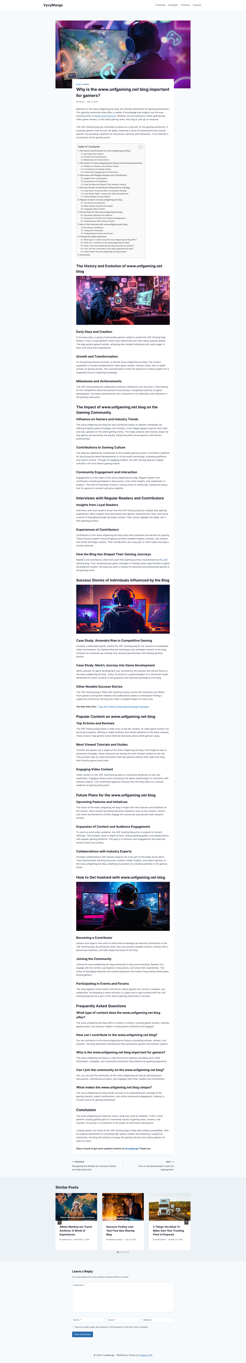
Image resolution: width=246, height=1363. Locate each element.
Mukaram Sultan (115, 1239)
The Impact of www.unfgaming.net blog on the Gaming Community (111, 163)
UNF (165, 560)
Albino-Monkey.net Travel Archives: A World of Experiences (76, 1230)
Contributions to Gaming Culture (97, 169)
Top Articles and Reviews (94, 203)
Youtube (197, 5)
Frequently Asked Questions (93, 236)
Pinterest (185, 5)
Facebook (160, 5)
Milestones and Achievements (96, 160)
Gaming (85, 84)
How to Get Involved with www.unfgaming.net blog (103, 224)
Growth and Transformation (95, 157)
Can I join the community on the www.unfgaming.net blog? (108, 249)
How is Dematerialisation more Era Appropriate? (156, 1166)
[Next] (186, 1221)
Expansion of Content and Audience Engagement (105, 218)
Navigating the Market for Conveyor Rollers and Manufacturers (94, 1166)
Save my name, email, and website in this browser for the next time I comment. (111, 1327)
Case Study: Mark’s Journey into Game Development (106, 194)
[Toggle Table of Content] (139, 147)
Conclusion (85, 255)
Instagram (173, 5)
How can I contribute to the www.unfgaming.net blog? (107, 243)
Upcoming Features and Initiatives (98, 215)
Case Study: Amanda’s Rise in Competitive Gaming (105, 191)
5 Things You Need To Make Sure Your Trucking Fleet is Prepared (168, 1230)
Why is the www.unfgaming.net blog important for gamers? (109, 246)
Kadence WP (146, 1355)
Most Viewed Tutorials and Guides (98, 206)
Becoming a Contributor (93, 227)
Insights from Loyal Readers (95, 178)
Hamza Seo (67, 1239)
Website (147, 1320)
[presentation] (76, 1207)
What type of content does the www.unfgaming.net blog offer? (110, 240)
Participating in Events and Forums (98, 233)
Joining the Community (93, 230)
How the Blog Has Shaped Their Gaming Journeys (105, 184)
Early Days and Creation (94, 154)
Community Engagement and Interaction (101, 172)
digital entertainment (105, 116)
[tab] (118, 1252)
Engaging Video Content (94, 209)
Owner (81, 102)
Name (77, 1320)
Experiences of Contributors (96, 181)
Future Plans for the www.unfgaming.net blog (101, 212)
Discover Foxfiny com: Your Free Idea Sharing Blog (120, 1230)
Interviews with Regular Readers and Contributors (103, 175)
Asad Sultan (161, 1239)
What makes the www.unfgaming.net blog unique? (105, 252)
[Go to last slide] (60, 1221)
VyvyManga (131, 1148)
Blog (78, 84)
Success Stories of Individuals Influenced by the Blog (105, 187)
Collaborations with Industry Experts (99, 221)
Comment (79, 1285)
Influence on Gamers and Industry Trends (101, 166)
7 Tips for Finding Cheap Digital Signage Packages (123, 706)
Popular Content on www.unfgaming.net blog (101, 200)
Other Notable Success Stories (97, 197)
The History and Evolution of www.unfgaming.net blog (104, 151)
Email (112, 1320)
